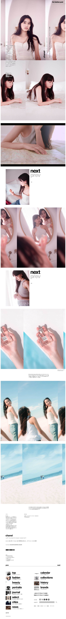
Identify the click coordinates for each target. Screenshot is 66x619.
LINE (48, 599)
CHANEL (7, 549)
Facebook (46, 599)
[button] (36, 170)
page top (7, 612)
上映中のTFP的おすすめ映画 (40, 593)
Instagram (40, 599)
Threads (44, 599)
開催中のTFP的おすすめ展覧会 (41, 595)
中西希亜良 (11, 549)
